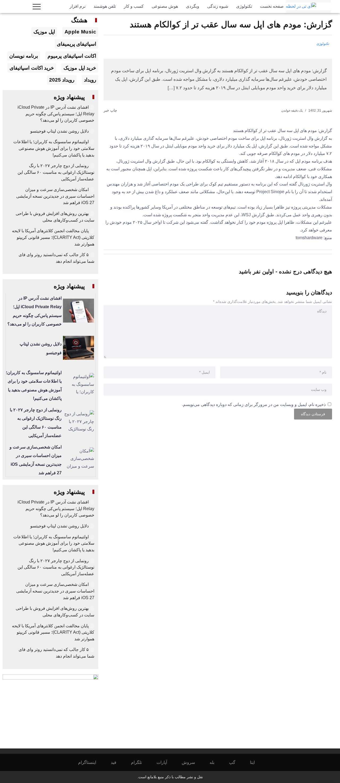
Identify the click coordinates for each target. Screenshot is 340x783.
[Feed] (117, 762)
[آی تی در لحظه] (301, 6)
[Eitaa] (256, 762)
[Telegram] (140, 762)
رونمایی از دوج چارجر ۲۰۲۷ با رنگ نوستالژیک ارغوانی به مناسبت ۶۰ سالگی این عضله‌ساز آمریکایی (56, 172)
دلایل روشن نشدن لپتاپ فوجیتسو (59, 131)
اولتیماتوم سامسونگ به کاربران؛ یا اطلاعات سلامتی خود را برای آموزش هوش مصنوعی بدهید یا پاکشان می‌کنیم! (53, 148)
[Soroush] (192, 762)
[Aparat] (165, 762)
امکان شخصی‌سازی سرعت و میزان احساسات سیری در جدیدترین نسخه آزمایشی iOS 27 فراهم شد (55, 196)
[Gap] (236, 762)
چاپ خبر (111, 110)
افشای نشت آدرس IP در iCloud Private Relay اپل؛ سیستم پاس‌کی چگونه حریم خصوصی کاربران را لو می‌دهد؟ (56, 113)
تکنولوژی (322, 44)
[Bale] (215, 762)
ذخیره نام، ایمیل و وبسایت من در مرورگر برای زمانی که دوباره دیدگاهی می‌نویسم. (254, 404)
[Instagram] (91, 762)
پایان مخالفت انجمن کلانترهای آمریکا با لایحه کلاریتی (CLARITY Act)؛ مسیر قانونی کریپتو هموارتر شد (53, 237)
